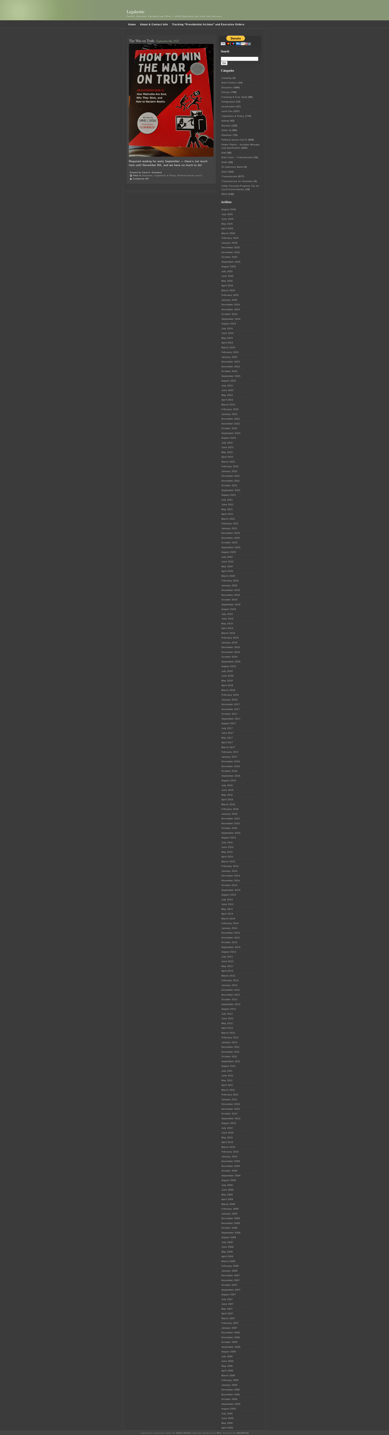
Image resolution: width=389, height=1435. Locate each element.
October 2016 (229, 771)
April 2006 (227, 1370)
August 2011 (228, 1066)
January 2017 (229, 757)
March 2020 (228, 576)
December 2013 (230, 933)
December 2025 (230, 247)
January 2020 (229, 585)
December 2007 (230, 1275)
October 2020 (229, 542)
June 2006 (227, 1361)
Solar (224, 162)
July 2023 (227, 385)
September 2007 (230, 1290)
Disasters (147, 175)
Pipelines (226, 135)
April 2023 (227, 400)
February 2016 (230, 809)
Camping (226, 78)
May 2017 (227, 738)
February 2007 (230, 1323)
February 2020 (230, 580)
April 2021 (227, 514)
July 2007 (227, 1299)
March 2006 (228, 1375)
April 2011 (227, 1085)
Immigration (228, 101)
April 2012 (227, 1028)
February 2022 (230, 466)
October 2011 (229, 1056)
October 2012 (229, 999)
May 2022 (227, 452)
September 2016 (230, 776)
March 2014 (228, 918)
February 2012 (230, 1037)
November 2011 (230, 1052)
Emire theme (183, 1433)
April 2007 (227, 1313)
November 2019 (230, 595)
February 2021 (230, 523)
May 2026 (227, 224)
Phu (219, 1433)
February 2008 (230, 1266)
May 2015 (227, 852)
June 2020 (227, 561)
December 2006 (230, 1332)
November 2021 (230, 481)
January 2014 (229, 928)
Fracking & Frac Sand (234, 97)
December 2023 (230, 361)
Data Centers (229, 82)
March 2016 (228, 804)
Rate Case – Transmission (237, 157)
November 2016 (230, 766)
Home (132, 24)
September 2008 (230, 1232)
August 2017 (228, 723)
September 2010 (230, 1118)
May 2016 (227, 795)
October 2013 (229, 942)
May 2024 (227, 338)
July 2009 (227, 1185)
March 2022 (228, 462)
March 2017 (228, 747)
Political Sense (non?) (189, 175)
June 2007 (227, 1304)
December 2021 (230, 476)
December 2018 (230, 647)
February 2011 (229, 1094)
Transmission (229, 176)
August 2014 (228, 894)
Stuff (224, 172)
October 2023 (229, 371)
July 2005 (227, 1413)
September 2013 (230, 947)
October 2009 (229, 1171)
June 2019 (227, 618)
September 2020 (230, 547)
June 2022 (227, 447)
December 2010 (230, 1104)
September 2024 (230, 319)
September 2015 (230, 833)
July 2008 (227, 1242)
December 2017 (230, 704)
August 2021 (228, 495)
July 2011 (227, 1071)
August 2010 (228, 1123)
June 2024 (227, 333)
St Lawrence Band (232, 167)
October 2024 (229, 314)
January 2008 (229, 1271)
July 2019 (227, 614)
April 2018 (227, 685)
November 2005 (230, 1394)
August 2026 (228, 209)
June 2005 (227, 1418)
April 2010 (227, 1142)
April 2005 (227, 1427)
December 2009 (230, 1161)
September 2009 (230, 1175)
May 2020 (227, 566)
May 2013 (227, 966)
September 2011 (230, 1061)
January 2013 (229, 985)
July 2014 (227, 899)
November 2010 (230, 1109)
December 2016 (230, 761)
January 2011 (229, 1099)
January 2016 (229, 814)
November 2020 (230, 538)
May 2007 (227, 1309)
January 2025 (229, 300)
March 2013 (228, 975)
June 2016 (227, 790)
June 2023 (227, 390)
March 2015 (228, 861)
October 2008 (229, 1228)
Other (224, 130)
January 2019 (229, 642)
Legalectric (135, 11)
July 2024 (227, 328)
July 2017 (227, 728)
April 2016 (227, 799)
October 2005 (229, 1399)
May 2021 (227, 509)
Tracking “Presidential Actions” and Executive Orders (208, 24)
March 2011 (228, 1090)
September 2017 (230, 719)
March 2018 (228, 690)
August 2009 (228, 1180)
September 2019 (230, 604)
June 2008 (227, 1247)
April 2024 (227, 342)
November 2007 (230, 1280)
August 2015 (228, 837)
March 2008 (228, 1261)
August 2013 (228, 952)
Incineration (228, 106)
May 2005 (227, 1423)
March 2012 (228, 1033)
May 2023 (227, 395)
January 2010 (229, 1156)
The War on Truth (141, 40)
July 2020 (227, 557)
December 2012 (230, 990)
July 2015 (227, 842)
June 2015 (227, 847)
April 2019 (227, 628)
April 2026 (227, 228)
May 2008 (227, 1252)
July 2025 (227, 271)
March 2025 (228, 290)
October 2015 (229, 828)
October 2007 (229, 1285)
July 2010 (227, 1128)
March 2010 (228, 1147)
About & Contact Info (154, 24)
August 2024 (228, 323)
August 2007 (228, 1294)
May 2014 (227, 909)
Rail (223, 152)
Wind (224, 194)
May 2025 (227, 281)
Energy (225, 92)
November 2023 (230, 366)
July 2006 (227, 1356)
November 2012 (230, 995)
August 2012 (228, 1009)
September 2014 (230, 890)
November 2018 (230, 652)
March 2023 (228, 404)
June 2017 (227, 733)
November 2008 (230, 1223)
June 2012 (227, 1018)
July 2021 (227, 500)
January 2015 (229, 871)
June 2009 (227, 1190)
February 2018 (230, 695)
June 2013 (227, 961)
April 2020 (227, 571)
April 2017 (227, 742)
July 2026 (227, 214)
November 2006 (230, 1337)
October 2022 (229, 428)
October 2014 (229, 885)
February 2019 (230, 637)
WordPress (243, 1433)
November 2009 (230, 1166)
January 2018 (229, 699)
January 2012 (229, 1042)
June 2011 (227, 1075)
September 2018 (230, 661)
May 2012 (227, 1023)
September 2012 (230, 1004)
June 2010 (227, 1132)
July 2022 (227, 442)
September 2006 (230, 1347)
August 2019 (228, 609)
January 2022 (229, 471)
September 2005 (230, 1404)
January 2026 (229, 243)
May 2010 (227, 1137)
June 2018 (227, 676)
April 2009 (227, 1199)
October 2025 (229, 257)
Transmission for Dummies (237, 181)
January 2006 (229, 1385)
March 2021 (228, 519)
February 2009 (230, 1209)
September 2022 (230, 433)
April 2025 (227, 285)
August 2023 (228, 381)
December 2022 (230, 419)
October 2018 (229, 657)
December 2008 (230, 1218)
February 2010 (230, 1151)
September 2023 (230, 376)
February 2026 (230, 238)
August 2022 (228, 438)
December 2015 (230, 818)
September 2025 (230, 262)
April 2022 (227, 457)
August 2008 (228, 1237)
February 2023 (230, 409)
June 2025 (227, 276)
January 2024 (229, 357)
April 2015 (227, 856)
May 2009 (227, 1194)
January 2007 (229, 1328)
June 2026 (227, 219)
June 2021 (227, 504)
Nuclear (226, 125)
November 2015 (230, 823)
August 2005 (228, 1408)
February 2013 (230, 980)
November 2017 (230, 709)
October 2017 (229, 714)
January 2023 (229, 414)
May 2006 (227, 1366)
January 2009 (229, 1213)
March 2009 (228, 1204)
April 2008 (227, 1256)
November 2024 (230, 309)
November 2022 (230, 423)
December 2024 (230, 304)
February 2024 (230, 352)
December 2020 (230, 533)
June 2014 (227, 904)
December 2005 (230, 1389)
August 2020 (228, 552)
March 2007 (228, 1318)
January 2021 (229, 528)
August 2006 (228, 1351)
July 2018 (227, 671)
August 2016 (228, 780)
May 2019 (227, 623)
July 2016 (227, 785)
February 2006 (230, 1380)
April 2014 (227, 914)
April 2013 (227, 971)
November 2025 (230, 252)
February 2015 (230, 866)
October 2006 (229, 1342)
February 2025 (230, 295)
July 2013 (227, 956)
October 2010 (229, 1113)
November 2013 (230, 937)
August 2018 (228, 666)
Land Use (227, 111)
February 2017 (230, 752)
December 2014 (230, 875)
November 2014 (230, 880)
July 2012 (227, 1014)
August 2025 (228, 266)
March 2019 (228, 633)
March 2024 (228, 347)
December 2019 (230, 590)
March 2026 (228, 233)
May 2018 (227, 680)
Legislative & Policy (165, 175)
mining (225, 120)
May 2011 (227, 1080)
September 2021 (230, 490)
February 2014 (230, 923)
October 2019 (229, 599)
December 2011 (230, 1047)
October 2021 (229, 485)
